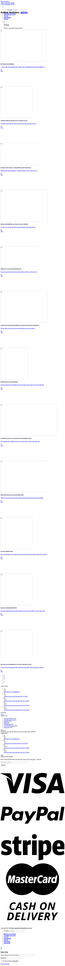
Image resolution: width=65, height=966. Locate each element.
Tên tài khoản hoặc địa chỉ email (10, 955)
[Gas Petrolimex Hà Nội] (8, 3)
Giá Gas (6, 19)
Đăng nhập (15, 961)
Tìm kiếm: (9, 10)
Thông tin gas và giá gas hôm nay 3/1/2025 (16, 696)
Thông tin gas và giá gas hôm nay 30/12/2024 (16, 701)
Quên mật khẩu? (5, 964)
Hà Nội (6, 723)
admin (24, 12)
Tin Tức (6, 16)
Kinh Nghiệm (7, 17)
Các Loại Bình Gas (9, 718)
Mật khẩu (4, 958)
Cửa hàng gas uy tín (9, 14)
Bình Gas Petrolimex (10, 934)
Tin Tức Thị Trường (9, 726)
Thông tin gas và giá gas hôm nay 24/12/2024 (16, 705)
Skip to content (5, 1)
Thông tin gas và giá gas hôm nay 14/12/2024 (16, 710)
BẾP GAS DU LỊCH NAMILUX (12, 692)
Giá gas (2, 714)
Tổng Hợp (6, 727)
